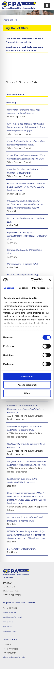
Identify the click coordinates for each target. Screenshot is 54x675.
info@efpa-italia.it (9, 612)
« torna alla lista (10, 20)
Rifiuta (27, 393)
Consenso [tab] (8, 287)
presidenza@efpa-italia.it (12, 616)
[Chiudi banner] (50, 280)
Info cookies (7, 624)
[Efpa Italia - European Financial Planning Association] (18, 7)
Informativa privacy (10, 628)
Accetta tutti (27, 376)
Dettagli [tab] (23, 287)
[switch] (46, 346)
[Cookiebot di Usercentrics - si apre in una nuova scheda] (32, 280)
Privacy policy (8, 620)
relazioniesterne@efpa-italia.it (14, 653)
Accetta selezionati (27, 385)
